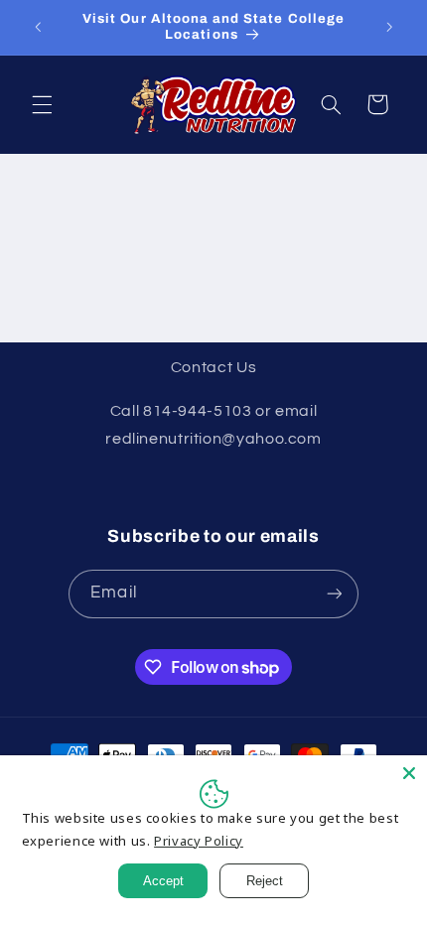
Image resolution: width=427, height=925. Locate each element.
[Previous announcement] (38, 27)
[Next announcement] (389, 27)
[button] (42, 104)
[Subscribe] (333, 594)
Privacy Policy (198, 841)
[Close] (409, 773)
